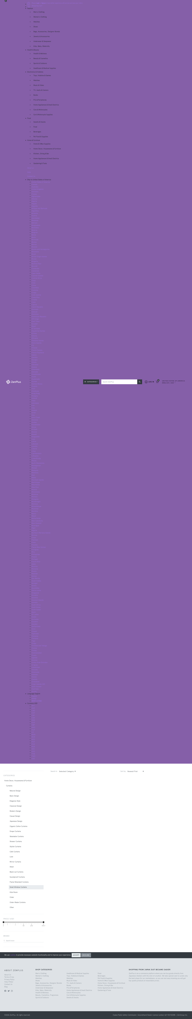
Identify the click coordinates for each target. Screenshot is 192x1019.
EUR (33, 723)
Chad (34, 281)
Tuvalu (34, 655)
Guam (34, 377)
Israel (34, 413)
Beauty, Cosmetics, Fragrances (46, 995)
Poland (34, 557)
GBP (33, 725)
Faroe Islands (36, 343)
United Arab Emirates (40, 662)
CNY (33, 715)
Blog (6, 987)
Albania (34, 199)
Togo (33, 641)
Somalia (34, 602)
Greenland (35, 369)
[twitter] (9, 991)
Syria (33, 629)
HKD (33, 727)
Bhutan (34, 242)
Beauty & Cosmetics (40, 58)
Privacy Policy (9, 980)
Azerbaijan (36, 218)
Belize (34, 235)
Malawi (34, 468)
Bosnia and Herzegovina (40, 249)
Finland (34, 348)
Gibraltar (35, 365)
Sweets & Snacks (39, 122)
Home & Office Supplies (41, 144)
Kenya (34, 427)
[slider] (3, 922)
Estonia (34, 336)
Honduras (35, 391)
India (33, 401)
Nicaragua (35, 526)
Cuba (34, 302)
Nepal (34, 516)
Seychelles (35, 588)
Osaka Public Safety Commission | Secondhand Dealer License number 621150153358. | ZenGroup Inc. (150, 1015)
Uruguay (35, 665)
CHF (33, 713)
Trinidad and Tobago (39, 646)
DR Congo (35, 319)
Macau (34, 461)
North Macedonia (38, 463)
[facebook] (5, 991)
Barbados (35, 228)
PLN (33, 744)
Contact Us (31, 176)
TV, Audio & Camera (40, 90)
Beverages (37, 132)
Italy (33, 415)
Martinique (36, 482)
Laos (33, 439)
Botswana (35, 252)
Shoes (35, 27)
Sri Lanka (35, 614)
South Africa (36, 605)
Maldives (35, 473)
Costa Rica (35, 297)
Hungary (35, 396)
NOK (33, 737)
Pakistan (35, 540)
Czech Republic (37, 307)
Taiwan (34, 631)
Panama (35, 545)
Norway (34, 535)
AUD (33, 708)
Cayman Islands (37, 276)
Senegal (34, 583)
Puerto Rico (36, 562)
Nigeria (34, 530)
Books (35, 95)
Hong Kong (36, 393)
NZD (33, 739)
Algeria (34, 201)
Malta (34, 478)
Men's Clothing (38, 12)
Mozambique (36, 506)
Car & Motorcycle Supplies (43, 115)
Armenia (35, 213)
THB (33, 754)
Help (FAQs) (8, 982)
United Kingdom (38, 189)
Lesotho (34, 446)
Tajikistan (35, 634)
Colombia (35, 288)
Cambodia (35, 269)
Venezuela (35, 672)
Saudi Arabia (36, 581)
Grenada (35, 372)
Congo (34, 293)
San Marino (36, 578)
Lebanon (35, 444)
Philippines (36, 554)
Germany (35, 192)
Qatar (34, 564)
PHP (33, 742)
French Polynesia (38, 353)
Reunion (35, 566)
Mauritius (35, 487)
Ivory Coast (36, 417)
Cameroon (35, 271)
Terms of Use (9, 977)
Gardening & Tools (40, 163)
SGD (33, 751)
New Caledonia (37, 521)
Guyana (34, 386)
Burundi (34, 266)
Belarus (34, 230)
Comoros (35, 290)
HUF (33, 730)
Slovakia (35, 595)
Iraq (33, 408)
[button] (173, 382)
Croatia (34, 300)
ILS (33, 732)
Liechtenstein (36, 453)
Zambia (34, 679)
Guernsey (35, 689)
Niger (34, 528)
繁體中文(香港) (37, 701)
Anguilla (35, 206)
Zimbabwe (35, 682)
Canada (34, 184)
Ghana (34, 362)
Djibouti (34, 312)
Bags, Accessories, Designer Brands (46, 32)
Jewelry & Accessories (41, 36)
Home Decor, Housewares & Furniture (47, 149)
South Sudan (36, 610)
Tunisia (34, 648)
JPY (33, 706)
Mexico (34, 490)
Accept (76, 955)
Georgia (34, 360)
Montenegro (36, 502)
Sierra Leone (36, 590)
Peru (33, 552)
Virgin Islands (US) (38, 684)
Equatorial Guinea (38, 331)
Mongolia (35, 499)
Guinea (34, 381)
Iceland (34, 398)
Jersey (34, 691)
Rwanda (35, 574)
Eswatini (35, 622)
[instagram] (12, 991)
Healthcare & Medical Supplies (44, 68)
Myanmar (35, 509)
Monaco (34, 497)
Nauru (34, 514)
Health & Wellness (40, 54)
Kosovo (34, 432)
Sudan (34, 617)
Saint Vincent (36, 687)
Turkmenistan (37, 653)
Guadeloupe (36, 374)
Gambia (34, 357)
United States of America (41, 182)
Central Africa (37, 278)
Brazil (34, 254)
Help (29, 172)
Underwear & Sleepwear (42, 41)
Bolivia (34, 244)
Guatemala (36, 379)
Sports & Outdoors (40, 63)
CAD (33, 711)
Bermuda (35, 240)
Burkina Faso (36, 264)
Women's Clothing (40, 17)
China (34, 285)
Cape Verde (36, 273)
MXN (33, 735)
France (34, 194)
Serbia (34, 586)
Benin (34, 237)
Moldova (35, 494)
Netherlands (36, 518)
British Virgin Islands (39, 257)
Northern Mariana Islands (41, 533)
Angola (34, 204)
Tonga (34, 643)
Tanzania (35, 636)
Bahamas (35, 220)
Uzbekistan (36, 667)
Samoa (34, 576)
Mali (33, 475)
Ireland (34, 410)
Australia (35, 187)
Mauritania (36, 485)
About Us (7, 975)
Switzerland (36, 626)
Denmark (35, 309)
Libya (34, 451)
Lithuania (35, 456)
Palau (34, 542)
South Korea (36, 607)
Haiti (33, 389)
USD (33, 759)
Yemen (34, 677)
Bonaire (34, 247)
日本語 (34, 699)
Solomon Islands (38, 600)
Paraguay (35, 550)
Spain (34, 612)
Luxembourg (36, 458)
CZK (33, 718)
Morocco (35, 504)
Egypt (34, 326)
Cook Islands (36, 295)
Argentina (35, 211)
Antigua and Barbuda (39, 208)
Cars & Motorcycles (40, 110)
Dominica (35, 314)
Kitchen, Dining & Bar (41, 154)
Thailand (35, 638)
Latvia (34, 441)
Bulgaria (35, 261)
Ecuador (35, 324)
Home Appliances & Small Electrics (46, 105)
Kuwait (34, 434)
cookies (13, 955)
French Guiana (37, 350)
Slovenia (35, 598)
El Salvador (36, 329)
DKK (33, 720)
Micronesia (36, 492)
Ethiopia (35, 338)
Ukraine (34, 660)
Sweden (34, 624)
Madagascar (36, 466)
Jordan (34, 422)
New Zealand (36, 523)
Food (35, 127)
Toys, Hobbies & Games (42, 75)
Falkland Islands (38, 341)
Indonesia (35, 403)
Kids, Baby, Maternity (41, 46)
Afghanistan (36, 196)
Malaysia (35, 470)
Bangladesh (36, 225)
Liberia (34, 449)
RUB (33, 747)
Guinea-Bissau (37, 384)
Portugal (35, 559)
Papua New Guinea (39, 547)
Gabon (34, 355)
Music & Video (38, 85)
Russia (34, 571)
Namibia (35, 511)
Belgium (35, 232)
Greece (34, 367)
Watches (36, 22)
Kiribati (34, 429)
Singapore (35, 593)
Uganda (34, 658)
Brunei (34, 259)
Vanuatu (35, 670)
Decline (86, 955)
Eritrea (34, 333)
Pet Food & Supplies (40, 137)
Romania (35, 569)
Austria (34, 216)
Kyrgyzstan (36, 437)
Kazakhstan (36, 425)
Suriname (35, 619)
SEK (33, 749)
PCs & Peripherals (40, 100)
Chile (33, 283)
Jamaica (35, 420)
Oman (34, 538)
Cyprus (34, 305)
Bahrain (34, 223)
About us (30, 168)
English (34, 696)
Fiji (33, 345)
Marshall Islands (38, 480)
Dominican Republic (39, 317)
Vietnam (35, 675)
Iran (33, 405)
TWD (33, 756)
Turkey (34, 650)
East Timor (36, 321)
